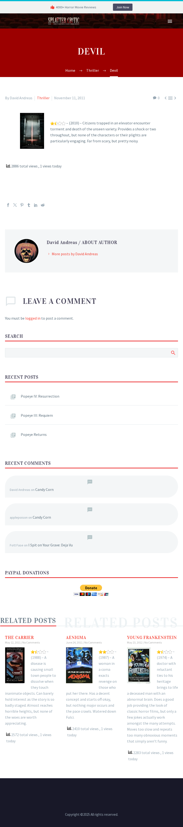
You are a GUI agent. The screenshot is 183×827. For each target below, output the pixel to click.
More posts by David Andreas (75, 253)
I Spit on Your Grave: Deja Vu (50, 545)
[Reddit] (43, 205)
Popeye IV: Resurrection (40, 396)
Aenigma (76, 637)
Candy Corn (44, 489)
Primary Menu (170, 21)
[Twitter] (15, 205)
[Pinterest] (22, 205)
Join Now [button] (122, 7)
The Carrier (19, 637)
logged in (33, 318)
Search (173, 352)
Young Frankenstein (152, 637)
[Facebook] (8, 205)
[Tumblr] (29, 205)
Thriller (43, 97)
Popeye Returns (34, 434)
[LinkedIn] (36, 205)
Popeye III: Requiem (37, 415)
